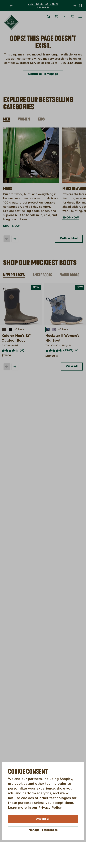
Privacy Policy (50, 807)
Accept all (43, 818)
